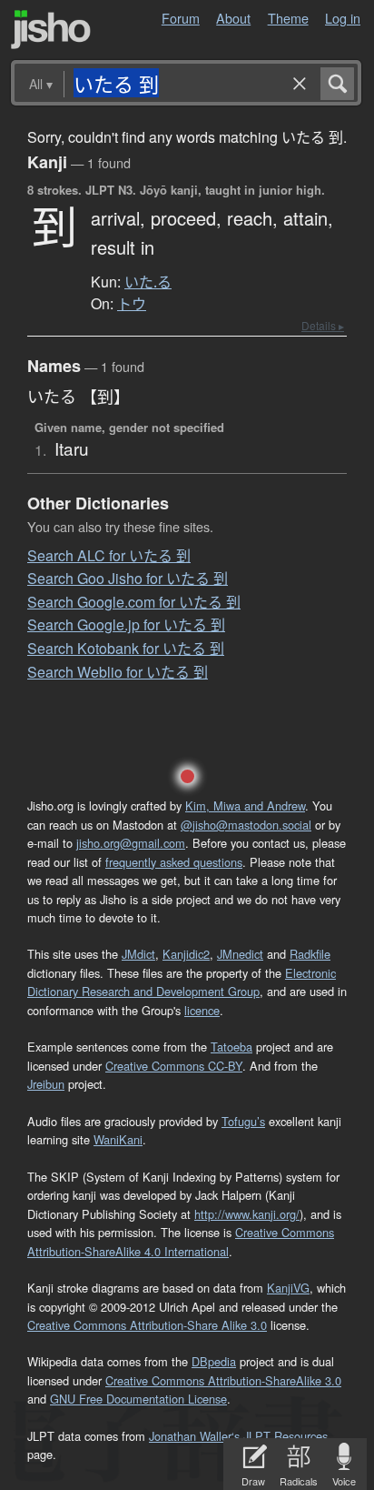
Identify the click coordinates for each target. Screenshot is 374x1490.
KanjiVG (288, 1287)
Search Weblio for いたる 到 (117, 671)
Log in (342, 17)
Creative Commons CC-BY (173, 1065)
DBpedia (214, 1361)
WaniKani (118, 1139)
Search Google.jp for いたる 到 (126, 624)
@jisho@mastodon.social (246, 824)
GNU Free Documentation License (138, 1398)
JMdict (138, 953)
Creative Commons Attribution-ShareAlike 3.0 (223, 1380)
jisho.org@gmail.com (130, 842)
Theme (288, 17)
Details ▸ (322, 325)
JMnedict (240, 953)
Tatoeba (231, 1046)
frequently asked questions (173, 862)
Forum (181, 17)
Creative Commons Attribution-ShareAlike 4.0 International (180, 1241)
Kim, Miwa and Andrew (245, 805)
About (233, 17)
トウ (131, 304)
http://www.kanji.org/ (247, 1214)
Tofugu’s (243, 1121)
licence (202, 1010)
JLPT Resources (285, 1436)
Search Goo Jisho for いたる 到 (127, 578)
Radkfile (310, 953)
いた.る (148, 282)
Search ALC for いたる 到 (109, 555)
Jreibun (45, 1083)
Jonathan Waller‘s (194, 1436)
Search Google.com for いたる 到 (134, 601)
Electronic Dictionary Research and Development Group (181, 982)
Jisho (51, 29)
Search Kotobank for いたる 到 (125, 648)
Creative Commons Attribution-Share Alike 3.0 (147, 1325)
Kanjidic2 (186, 953)
